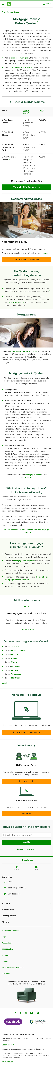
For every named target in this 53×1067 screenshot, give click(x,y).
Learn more (7, 1045)
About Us (5, 955)
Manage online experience (12, 967)
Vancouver (16, 674)
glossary (28, 478)
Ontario (14, 654)
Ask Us (26, 842)
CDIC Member (7, 949)
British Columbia (18, 651)
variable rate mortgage (21, 67)
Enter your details (16, 302)
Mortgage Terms (33, 475)
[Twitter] (15, 1013)
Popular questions (25, 849)
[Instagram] (26, 1013)
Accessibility (7, 943)
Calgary (14, 662)
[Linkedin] (38, 1013)
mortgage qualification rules (23, 351)
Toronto (15, 647)
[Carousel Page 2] (28, 606)
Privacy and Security (10, 930)
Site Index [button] (6, 974)
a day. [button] (46, 253)
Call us (10, 882)
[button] (28, 113)
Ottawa (14, 670)
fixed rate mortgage (19, 58)
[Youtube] (31, 1013)
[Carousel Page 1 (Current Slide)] (25, 606)
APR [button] (41, 110)
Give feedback (14, 894)
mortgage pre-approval (24, 561)
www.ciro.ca (7, 1062)
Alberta (14, 658)
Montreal (15, 678)
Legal (4, 937)
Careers (5, 961)
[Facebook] (20, 1013)
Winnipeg (15, 666)
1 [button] (37, 22)
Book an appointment (17, 888)
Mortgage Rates (11, 12)
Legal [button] (4, 683)
